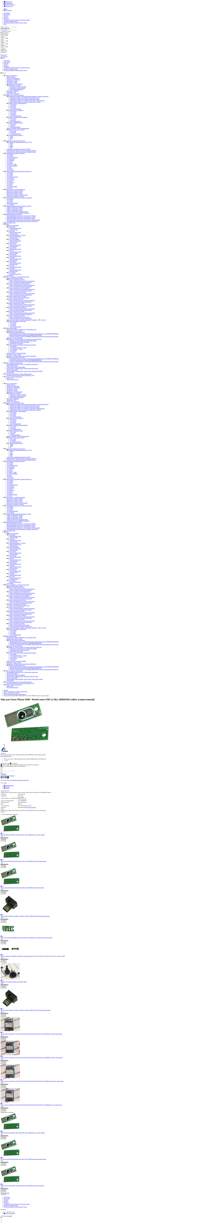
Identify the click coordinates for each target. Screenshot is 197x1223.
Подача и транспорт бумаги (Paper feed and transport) (22, 345)
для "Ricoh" (10, 168)
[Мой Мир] (6, 777)
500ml (11, 146)
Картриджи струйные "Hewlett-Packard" (17, 195)
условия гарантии (30, 807)
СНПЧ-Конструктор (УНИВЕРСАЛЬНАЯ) (18, 213)
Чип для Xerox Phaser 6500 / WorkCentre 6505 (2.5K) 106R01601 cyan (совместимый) (23, 834)
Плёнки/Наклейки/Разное (16, 89)
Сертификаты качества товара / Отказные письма (17, 20)
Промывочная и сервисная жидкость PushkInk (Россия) (21, 152)
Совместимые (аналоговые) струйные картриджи (19, 197)
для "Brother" (13, 104)
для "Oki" (9, 167)
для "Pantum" (10, 275)
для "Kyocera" (10, 170)
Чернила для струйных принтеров (15, 95)
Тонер (7, 224)
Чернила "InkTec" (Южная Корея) (17, 103)
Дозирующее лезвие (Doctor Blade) (16, 367)
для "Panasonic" (11, 159)
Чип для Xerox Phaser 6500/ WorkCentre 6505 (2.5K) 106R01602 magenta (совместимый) (23, 861)
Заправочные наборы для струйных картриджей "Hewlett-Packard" (27, 100)
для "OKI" (9, 188)
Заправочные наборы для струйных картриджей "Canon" (25, 97)
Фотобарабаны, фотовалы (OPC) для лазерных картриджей (22, 364)
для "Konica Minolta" (12, 165)
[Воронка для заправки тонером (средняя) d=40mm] (52, 971)
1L (10, 139)
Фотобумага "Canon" (12, 81)
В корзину (3, 774)
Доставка (6, 15)
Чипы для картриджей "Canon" (15, 278)
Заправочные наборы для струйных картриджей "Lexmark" (25, 102)
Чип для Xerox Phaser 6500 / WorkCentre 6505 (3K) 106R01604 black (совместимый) (22, 887)
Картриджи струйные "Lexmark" (15, 196)
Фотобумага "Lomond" (15, 85)
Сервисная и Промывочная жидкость (15, 140)
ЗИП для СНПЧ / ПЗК (9, 222)
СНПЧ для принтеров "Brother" (15, 207)
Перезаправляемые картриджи (14, 214)
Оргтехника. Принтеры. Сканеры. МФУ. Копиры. (19, 374)
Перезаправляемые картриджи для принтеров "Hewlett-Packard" (23, 220)
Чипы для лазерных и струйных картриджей (17, 277)
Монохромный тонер (15, 228)
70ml (11, 147)
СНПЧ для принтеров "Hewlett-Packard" (17, 211)
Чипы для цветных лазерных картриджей (21, 282)
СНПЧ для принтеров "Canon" (15, 209)
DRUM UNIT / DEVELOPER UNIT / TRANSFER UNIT (21, 329)
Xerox (5, 782)
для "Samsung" (10, 160)
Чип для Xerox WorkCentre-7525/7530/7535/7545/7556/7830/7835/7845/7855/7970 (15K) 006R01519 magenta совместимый (32, 1081)
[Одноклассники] (4, 777)
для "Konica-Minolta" (14, 239)
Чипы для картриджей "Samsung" (17, 307)
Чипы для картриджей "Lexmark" (17, 296)
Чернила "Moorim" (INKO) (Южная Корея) (18, 128)
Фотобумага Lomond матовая (17, 88)
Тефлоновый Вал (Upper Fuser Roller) (19, 342)
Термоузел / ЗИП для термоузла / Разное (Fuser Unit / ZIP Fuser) (25, 339)
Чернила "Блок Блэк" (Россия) (17, 129)
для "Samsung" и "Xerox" (16, 349)
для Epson (12, 125)
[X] (8, 777)
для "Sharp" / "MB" (12, 164)
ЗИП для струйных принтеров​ (17, 332)
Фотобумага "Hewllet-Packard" (15, 84)
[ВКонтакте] (1, 777)
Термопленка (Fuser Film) (16, 343)
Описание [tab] (7, 786)
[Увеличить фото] (1, 833)
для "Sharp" (10, 184)
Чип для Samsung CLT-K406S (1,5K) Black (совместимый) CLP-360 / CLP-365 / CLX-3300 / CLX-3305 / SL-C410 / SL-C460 (33, 956)
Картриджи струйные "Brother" (15, 190)
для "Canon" (13, 106)
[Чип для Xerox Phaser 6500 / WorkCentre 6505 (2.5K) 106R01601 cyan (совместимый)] (52, 824)
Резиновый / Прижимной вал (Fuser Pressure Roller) (23, 340)
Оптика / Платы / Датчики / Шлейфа (16, 353)
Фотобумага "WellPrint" (13, 91)
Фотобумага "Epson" (12, 82)
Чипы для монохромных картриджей (19, 297)
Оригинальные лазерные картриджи (15, 153)
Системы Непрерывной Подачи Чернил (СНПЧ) (18, 206)
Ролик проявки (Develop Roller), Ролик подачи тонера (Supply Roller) (25, 371)
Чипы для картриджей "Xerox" (17, 315)
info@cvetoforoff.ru (10, 1213)
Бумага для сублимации (13, 93)
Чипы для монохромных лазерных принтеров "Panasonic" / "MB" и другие (26, 320)
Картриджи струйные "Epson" (15, 193)
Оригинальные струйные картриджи (15, 189)
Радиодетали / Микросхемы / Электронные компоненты (21, 356)
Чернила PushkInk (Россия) (16, 122)
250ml (11, 138)
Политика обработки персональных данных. (15, 22)
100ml (11, 136)
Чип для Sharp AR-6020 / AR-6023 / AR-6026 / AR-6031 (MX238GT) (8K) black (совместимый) (25, 916)
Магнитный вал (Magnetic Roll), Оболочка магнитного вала (22, 368)
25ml (11, 145)
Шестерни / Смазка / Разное (14, 354)
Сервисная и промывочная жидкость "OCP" (20, 142)
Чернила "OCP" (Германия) (16, 110)
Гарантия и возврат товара (11, 21)
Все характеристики (6, 756)
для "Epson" (13, 107)
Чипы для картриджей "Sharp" (17, 311)
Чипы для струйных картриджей (17, 321)
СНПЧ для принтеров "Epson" (15, 210)
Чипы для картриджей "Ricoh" (17, 303)
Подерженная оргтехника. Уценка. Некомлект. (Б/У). (20, 375)
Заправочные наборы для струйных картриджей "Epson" (25, 99)
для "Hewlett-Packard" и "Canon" (17, 235)
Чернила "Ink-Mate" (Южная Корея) (18, 117)
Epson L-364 (10, 378)
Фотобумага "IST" (11, 92)
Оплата (6, 17)
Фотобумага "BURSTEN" (13, 79)
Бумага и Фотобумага (11, 75)
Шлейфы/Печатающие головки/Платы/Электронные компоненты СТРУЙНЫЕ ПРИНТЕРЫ (34, 333)
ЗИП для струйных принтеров (17, 357)
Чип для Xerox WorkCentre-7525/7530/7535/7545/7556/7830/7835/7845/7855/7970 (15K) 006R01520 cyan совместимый (31, 1105)
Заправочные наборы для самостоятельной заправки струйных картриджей (28, 96)
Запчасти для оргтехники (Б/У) (14, 376)
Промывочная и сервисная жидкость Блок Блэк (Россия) (21, 150)
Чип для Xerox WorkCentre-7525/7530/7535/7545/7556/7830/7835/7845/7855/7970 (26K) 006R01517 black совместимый (31, 1034)
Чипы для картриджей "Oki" (16, 299)
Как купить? (7, 14)
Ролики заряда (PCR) (12, 370)
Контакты (6, 18)
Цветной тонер (14, 229)
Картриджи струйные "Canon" (15, 192)
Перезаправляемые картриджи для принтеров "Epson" (21, 218)
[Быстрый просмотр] (3, 833)
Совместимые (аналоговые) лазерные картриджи (18, 171)
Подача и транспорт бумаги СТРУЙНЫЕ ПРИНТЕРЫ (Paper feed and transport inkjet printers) (34, 336)
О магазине (7, 13)
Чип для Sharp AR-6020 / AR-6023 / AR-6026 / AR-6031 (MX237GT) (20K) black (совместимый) (25, 1010)
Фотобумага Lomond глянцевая (18, 86)
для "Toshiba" (12, 272)
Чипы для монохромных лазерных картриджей (22, 281)
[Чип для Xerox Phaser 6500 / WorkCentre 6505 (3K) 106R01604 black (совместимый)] (52, 877)
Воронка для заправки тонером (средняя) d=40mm (14, 981)
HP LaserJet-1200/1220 (12, 379)
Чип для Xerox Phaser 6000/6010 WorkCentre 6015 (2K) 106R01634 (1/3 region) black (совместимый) (26, 937)
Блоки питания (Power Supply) (15, 331)
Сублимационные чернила (16, 135)
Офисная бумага (11, 77)
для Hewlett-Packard (15, 127)
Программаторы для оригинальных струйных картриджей (22, 221)
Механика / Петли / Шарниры (14, 338)
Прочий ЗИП (10, 372)
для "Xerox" (10, 161)
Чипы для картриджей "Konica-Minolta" (19, 288)
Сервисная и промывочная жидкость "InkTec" (19, 149)
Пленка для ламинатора (13, 78)
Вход (6, 9)
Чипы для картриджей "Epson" (17, 279)
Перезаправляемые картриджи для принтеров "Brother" (21, 215)
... (4, 381)
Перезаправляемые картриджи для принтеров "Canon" (21, 217)
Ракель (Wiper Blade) (12, 365)
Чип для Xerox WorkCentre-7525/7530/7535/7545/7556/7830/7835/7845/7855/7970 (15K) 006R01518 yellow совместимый (32, 1057)
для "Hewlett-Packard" (15, 109)
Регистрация (8, 10)
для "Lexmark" (10, 204)
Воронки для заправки (13, 225)
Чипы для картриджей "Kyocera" (17, 292)
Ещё (5, 24)
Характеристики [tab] (9, 785)
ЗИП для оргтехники (11, 328)
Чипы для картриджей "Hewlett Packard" (19, 283)
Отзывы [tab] (7, 788)
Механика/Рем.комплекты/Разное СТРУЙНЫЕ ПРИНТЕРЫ (26, 335)
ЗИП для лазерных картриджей (14, 363)
